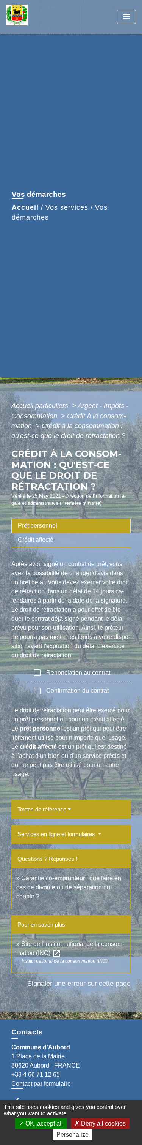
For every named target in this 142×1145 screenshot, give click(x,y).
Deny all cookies (103, 1123)
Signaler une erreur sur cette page (79, 983)
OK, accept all (43, 1123)
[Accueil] (34, 17)
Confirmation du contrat (71, 691)
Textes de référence (41, 809)
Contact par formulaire (41, 1083)
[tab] (71, 526)
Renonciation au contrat (71, 672)
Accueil (25, 207)
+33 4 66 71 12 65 (35, 1074)
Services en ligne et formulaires (57, 834)
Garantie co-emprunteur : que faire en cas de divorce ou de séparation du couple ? (68, 887)
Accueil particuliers (40, 406)
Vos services (66, 207)
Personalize (72, 1134)
